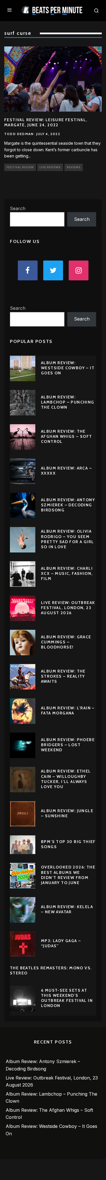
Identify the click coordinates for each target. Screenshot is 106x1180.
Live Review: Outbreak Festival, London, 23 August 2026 (68, 607)
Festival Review (20, 167)
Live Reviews (50, 167)
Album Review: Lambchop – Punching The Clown (67, 402)
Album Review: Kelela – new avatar (67, 909)
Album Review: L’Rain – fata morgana (68, 710)
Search (17, 208)
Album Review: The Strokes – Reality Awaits (63, 676)
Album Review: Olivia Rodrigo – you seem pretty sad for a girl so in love (67, 539)
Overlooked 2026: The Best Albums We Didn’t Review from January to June (68, 875)
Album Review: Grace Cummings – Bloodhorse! (66, 642)
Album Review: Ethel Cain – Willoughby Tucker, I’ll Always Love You (66, 779)
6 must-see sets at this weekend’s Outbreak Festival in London (67, 998)
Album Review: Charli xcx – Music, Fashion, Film (67, 573)
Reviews (74, 167)
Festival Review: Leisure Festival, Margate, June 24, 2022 (45, 122)
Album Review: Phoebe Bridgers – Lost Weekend (68, 744)
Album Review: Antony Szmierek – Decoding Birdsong (68, 505)
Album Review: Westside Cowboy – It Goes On (67, 367)
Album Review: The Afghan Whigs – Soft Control (66, 436)
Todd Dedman (18, 134)
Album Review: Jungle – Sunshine (67, 813)
